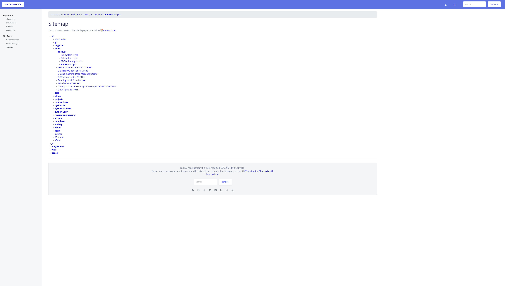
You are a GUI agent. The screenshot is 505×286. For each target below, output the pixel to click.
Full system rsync (69, 54)
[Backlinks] (204, 190)
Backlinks (10, 26)
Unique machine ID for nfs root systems (77, 73)
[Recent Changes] (209, 190)
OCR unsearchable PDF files (71, 77)
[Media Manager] (215, 190)
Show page (10, 19)
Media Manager (12, 43)
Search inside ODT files (69, 83)
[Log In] (455, 4)
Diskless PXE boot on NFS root (73, 70)
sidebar (58, 133)
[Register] (446, 4)
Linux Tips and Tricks (92, 14)
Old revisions (11, 23)
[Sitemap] (221, 190)
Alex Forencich (13, 4)
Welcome (75, 14)
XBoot (58, 140)
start (66, 14)
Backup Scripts (113, 14)
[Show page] (192, 190)
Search (494, 4)
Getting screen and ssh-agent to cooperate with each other (87, 86)
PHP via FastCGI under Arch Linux (74, 67)
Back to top (10, 30)
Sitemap (9, 47)
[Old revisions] (198, 190)
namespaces (109, 30)
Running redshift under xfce (71, 80)
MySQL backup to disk (72, 61)
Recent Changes (12, 40)
